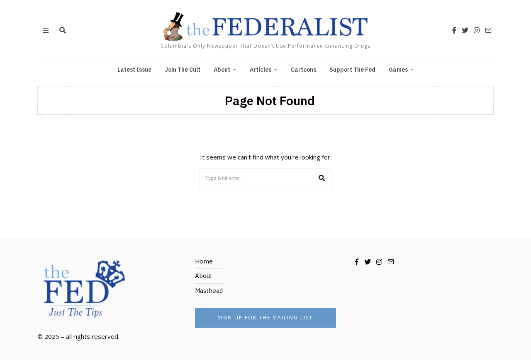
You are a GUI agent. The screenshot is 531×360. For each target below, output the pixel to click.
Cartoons (303, 69)
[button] (322, 178)
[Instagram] (477, 30)
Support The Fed (352, 69)
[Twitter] (465, 30)
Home (204, 261)
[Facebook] (454, 30)
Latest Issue (134, 69)
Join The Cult (182, 69)
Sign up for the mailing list (265, 317)
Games (398, 69)
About (222, 69)
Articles (260, 69)
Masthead (209, 291)
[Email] (488, 30)
